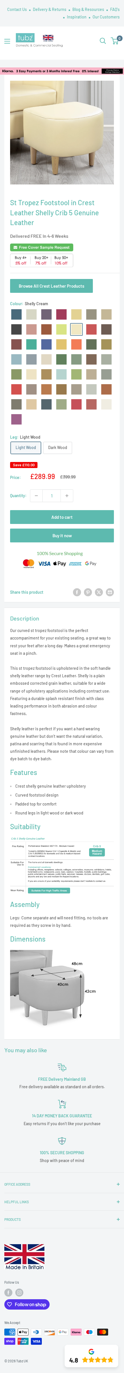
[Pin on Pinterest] (88, 592)
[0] (115, 40)
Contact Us (17, 9)
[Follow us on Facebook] (8, 1293)
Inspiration (77, 16)
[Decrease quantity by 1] (36, 496)
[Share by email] (110, 592)
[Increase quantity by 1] (67, 496)
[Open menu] (7, 41)
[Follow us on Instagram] (19, 1293)
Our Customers (106, 16)
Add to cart (62, 517)
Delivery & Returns (50, 9)
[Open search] (103, 41)
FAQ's (115, 9)
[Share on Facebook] (77, 592)
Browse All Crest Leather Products (51, 285)
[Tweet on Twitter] (99, 592)
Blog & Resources (88, 9)
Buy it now (62, 535)
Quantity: (18, 495)
